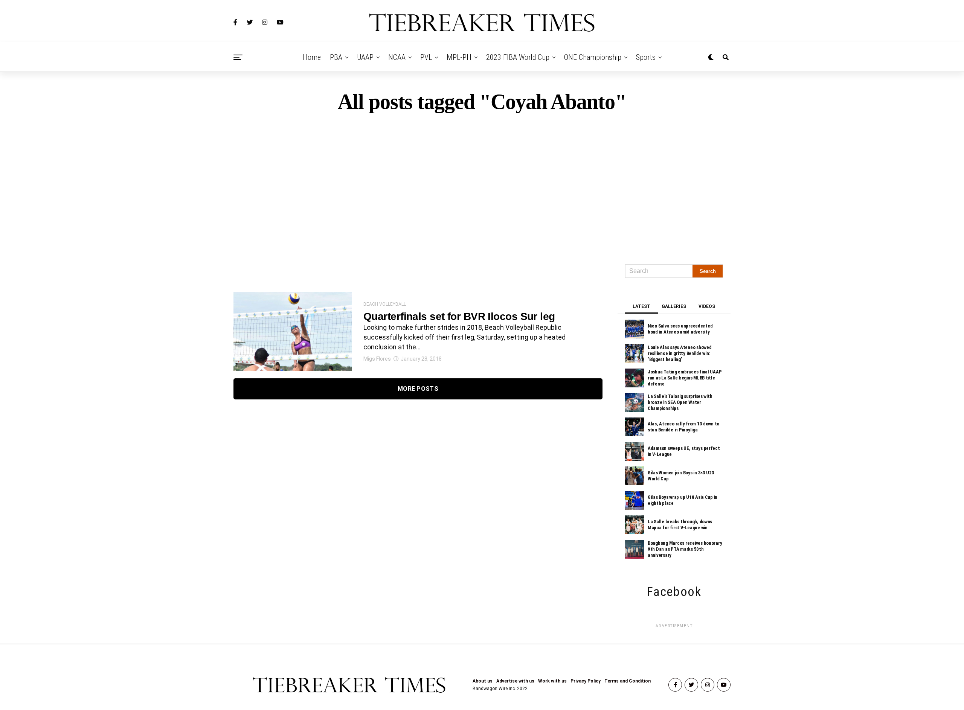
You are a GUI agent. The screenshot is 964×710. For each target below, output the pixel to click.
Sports (646, 57)
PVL (426, 57)
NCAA (397, 57)
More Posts (418, 388)
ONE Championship (592, 57)
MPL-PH (459, 57)
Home (312, 57)
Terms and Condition (627, 681)
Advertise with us (515, 681)
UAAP (365, 57)
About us (483, 681)
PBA (336, 57)
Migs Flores (377, 359)
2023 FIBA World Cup (517, 57)
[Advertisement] (482, 185)
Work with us (552, 681)
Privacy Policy (585, 681)
